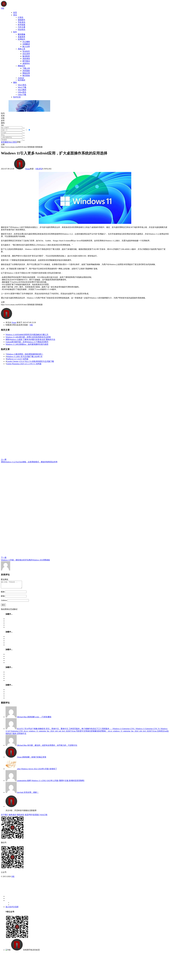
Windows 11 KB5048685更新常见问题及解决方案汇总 (27, 335)
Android (21, 78)
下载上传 (26, 68)
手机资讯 (21, 22)
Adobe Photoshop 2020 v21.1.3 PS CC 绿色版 (23, 364)
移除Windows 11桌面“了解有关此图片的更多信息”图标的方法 (30, 339)
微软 (15, 82)
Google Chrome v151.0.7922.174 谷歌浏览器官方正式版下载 (30, 361)
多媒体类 (21, 37)
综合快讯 (21, 29)
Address (4, 600)
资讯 (15, 15)
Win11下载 (22, 87)
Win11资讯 (22, 85)
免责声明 (28, 815)
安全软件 (26, 51)
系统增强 (26, 59)
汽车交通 (21, 27)
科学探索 (21, 25)
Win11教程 (22, 90)
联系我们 (36, 815)
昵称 (3, 592)
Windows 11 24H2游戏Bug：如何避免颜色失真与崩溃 (27, 344)
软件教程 (21, 80)
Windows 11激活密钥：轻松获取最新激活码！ (24, 354)
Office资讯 (22, 92)
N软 (37, 169)
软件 (15, 32)
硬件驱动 (26, 61)
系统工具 (21, 49)
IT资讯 (20, 17)
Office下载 (22, 95)
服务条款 (12, 815)
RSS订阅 (43, 815)
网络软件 (21, 66)
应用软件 (21, 39)
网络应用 (26, 73)
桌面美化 (26, 63)
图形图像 (21, 34)
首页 (15, 13)
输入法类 (26, 46)
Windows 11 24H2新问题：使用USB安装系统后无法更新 (28, 337)
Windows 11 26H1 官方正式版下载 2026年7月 (24, 356)
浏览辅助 (26, 71)
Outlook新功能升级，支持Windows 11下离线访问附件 (27, 342)
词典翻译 (26, 44)
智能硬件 (21, 20)
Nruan (27, 169)
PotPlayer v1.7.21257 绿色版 (17, 359)
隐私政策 (20, 815)
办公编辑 (26, 42)
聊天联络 (26, 76)
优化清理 (26, 54)
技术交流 (17, 97)
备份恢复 (26, 56)
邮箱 (3, 596)
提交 (3, 605)
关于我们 (4, 815)
